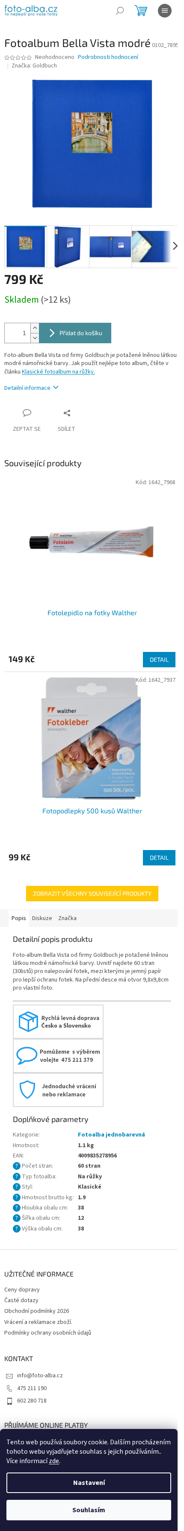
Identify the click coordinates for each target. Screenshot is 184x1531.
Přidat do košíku (80, 332)
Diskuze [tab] (42, 918)
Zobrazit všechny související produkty (92, 893)
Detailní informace (27, 388)
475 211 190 (32, 1388)
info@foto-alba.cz (40, 1375)
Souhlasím (88, 1510)
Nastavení (89, 1482)
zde (54, 1461)
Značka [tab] (67, 918)
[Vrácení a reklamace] (58, 1089)
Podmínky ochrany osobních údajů (47, 1333)
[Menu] (164, 10)
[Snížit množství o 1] (34, 338)
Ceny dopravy (22, 1290)
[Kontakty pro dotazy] (58, 1055)
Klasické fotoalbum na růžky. (58, 372)
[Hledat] (119, 10)
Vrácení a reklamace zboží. (38, 1322)
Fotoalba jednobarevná (111, 1135)
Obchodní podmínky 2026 (36, 1311)
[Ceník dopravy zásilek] (58, 1021)
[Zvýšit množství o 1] (34, 328)
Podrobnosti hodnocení (108, 57)
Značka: (34, 65)
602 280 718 (32, 1401)
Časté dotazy (21, 1300)
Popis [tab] (19, 918)
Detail (159, 659)
